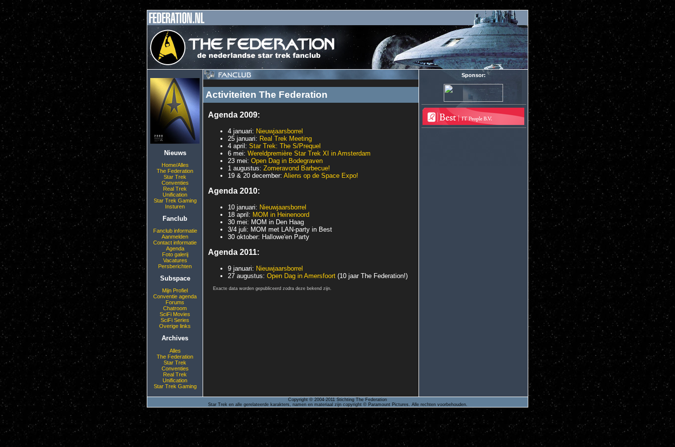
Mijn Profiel (175, 290)
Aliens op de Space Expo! (321, 175)
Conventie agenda (175, 296)
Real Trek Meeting (285, 138)
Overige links (175, 326)
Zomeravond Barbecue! (296, 168)
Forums (175, 302)
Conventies (175, 183)
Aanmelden (175, 237)
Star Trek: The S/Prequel (285, 146)
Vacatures (175, 260)
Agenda (175, 248)
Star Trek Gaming (175, 200)
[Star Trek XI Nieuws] (175, 142)
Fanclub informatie (175, 231)
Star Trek (175, 177)
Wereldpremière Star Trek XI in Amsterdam (309, 153)
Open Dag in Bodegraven (287, 160)
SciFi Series (175, 320)
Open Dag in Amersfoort (301, 276)
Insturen (175, 206)
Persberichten (175, 266)
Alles (175, 351)
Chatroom (175, 308)
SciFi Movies (175, 314)
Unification (175, 195)
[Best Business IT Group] (473, 123)
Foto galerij (175, 254)
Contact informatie (175, 242)
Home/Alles (175, 165)
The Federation (175, 171)
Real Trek (175, 189)
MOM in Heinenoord (281, 214)
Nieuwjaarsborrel (279, 131)
